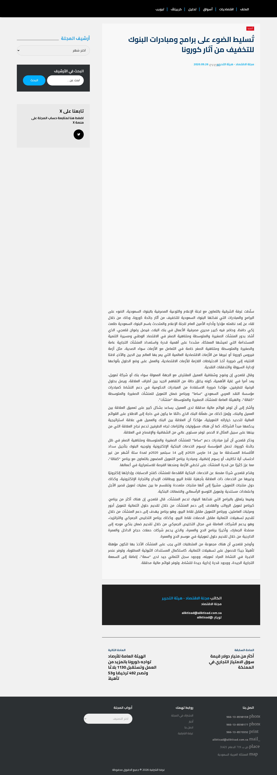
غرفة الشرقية (185, 733)
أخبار (191, 721)
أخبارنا (250, 29)
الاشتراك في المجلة (182, 715)
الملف (244, 9)
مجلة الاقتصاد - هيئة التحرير (235, 64)
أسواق (208, 9)
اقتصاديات (226, 9)
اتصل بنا (189, 727)
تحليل (192, 9)
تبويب (160, 9)
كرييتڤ (176, 9)
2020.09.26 (201, 64)
